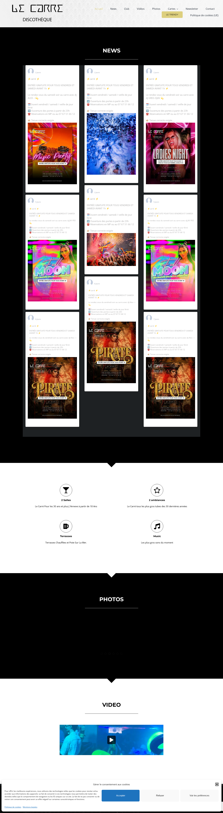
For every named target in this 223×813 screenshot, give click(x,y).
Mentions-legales (30, 807)
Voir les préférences (199, 795)
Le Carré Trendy (43, 69)
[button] (216, 784)
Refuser (160, 795)
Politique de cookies (13, 807)
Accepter (120, 795)
